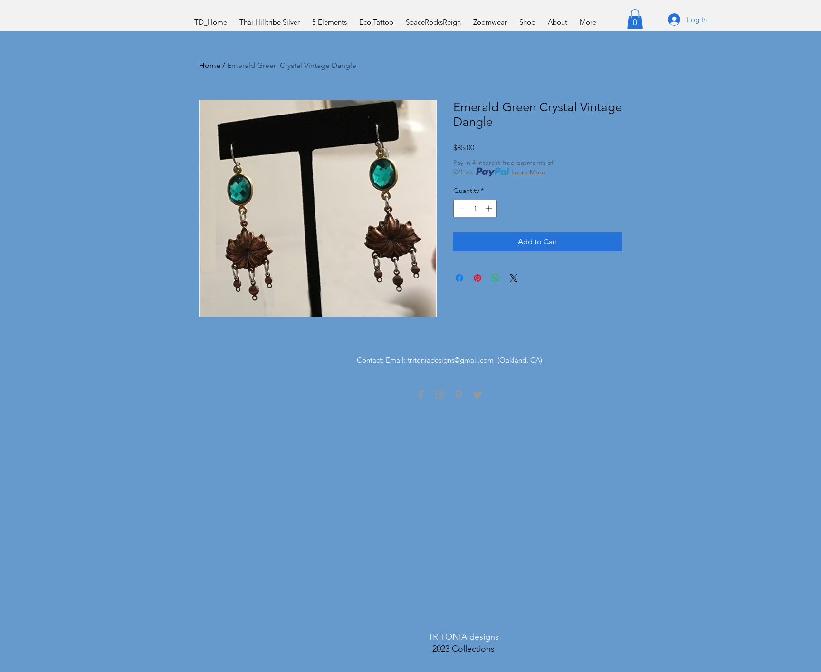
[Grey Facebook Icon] (421, 395)
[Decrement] (461, 208)
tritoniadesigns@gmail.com (451, 360)
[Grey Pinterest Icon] (459, 395)
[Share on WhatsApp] (495, 278)
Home (209, 65)
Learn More (528, 172)
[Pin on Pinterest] (477, 278)
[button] (635, 19)
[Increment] (490, 208)
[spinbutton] (475, 208)
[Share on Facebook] (459, 278)
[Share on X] (513, 278)
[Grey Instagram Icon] (440, 395)
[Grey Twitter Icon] (478, 395)
